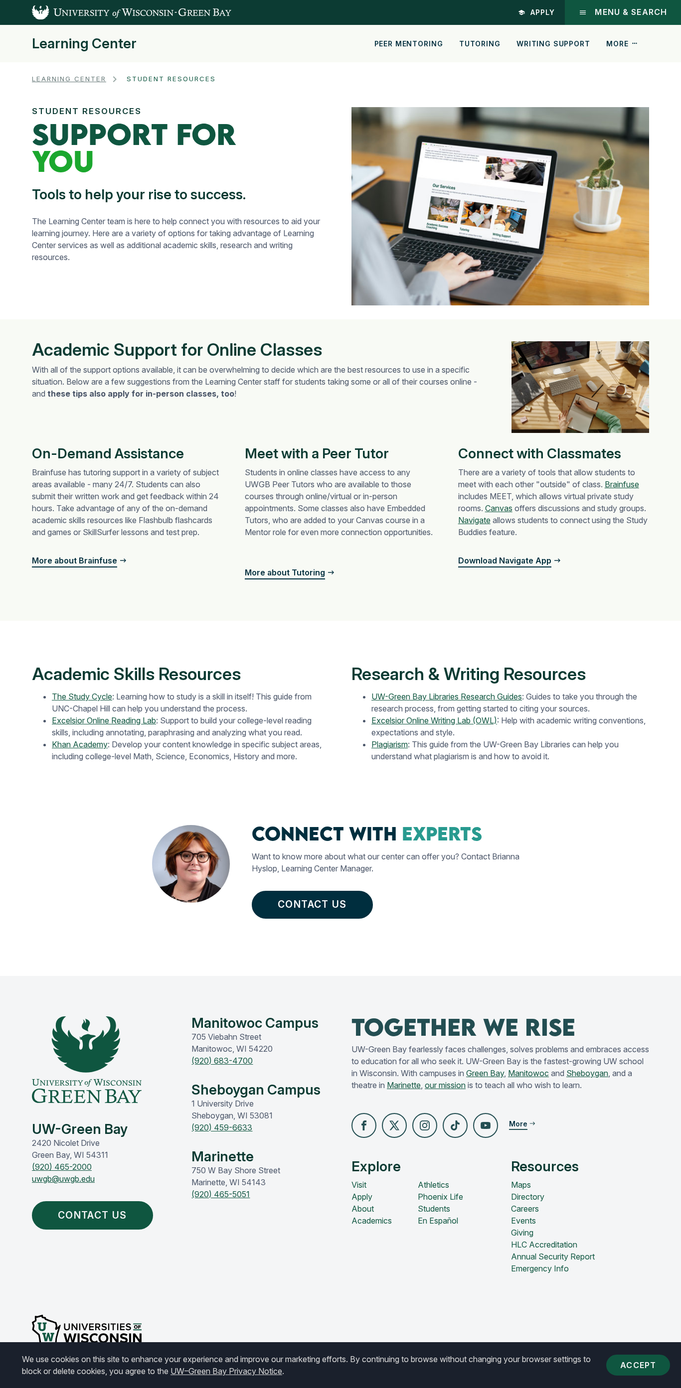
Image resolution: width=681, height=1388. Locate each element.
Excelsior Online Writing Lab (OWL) (434, 720)
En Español (438, 1221)
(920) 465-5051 (220, 1194)
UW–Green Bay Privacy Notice (226, 1371)
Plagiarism (389, 744)
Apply (542, 12)
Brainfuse (622, 484)
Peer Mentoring (408, 43)
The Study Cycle (82, 696)
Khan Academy (80, 744)
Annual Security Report (553, 1256)
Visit (358, 1185)
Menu (631, 12)
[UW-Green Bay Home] (115, 12)
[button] (363, 1125)
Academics (371, 1221)
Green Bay (485, 1073)
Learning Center (84, 44)
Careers (525, 1209)
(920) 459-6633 (221, 1127)
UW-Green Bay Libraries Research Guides (446, 696)
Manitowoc (528, 1073)
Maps (521, 1185)
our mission (445, 1085)
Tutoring (480, 43)
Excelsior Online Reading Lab (104, 720)
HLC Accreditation (544, 1244)
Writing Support (553, 43)
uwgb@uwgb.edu (63, 1179)
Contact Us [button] (312, 904)
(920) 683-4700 (222, 1061)
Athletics (433, 1185)
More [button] (617, 43)
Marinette (404, 1085)
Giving (522, 1233)
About (362, 1209)
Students (434, 1209)
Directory (527, 1197)
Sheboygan (587, 1073)
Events (523, 1221)
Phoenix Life (440, 1197)
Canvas (498, 508)
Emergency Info (540, 1268)
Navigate (474, 520)
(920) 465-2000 (62, 1167)
